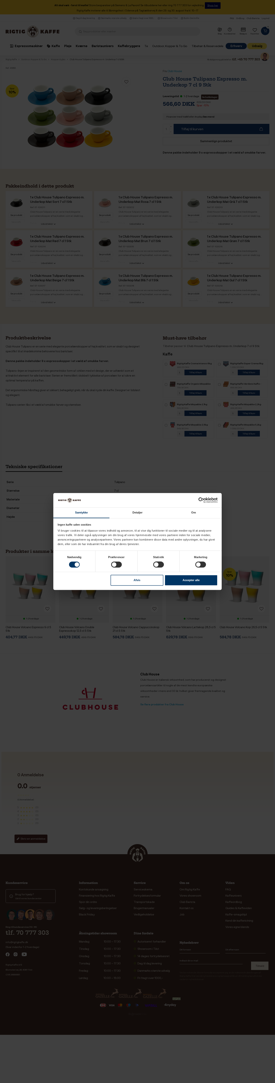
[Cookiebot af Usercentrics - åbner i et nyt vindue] (201, 500)
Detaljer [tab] (137, 512)
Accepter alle (191, 580)
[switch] (116, 565)
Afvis (137, 580)
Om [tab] (193, 512)
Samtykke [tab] (81, 512)
